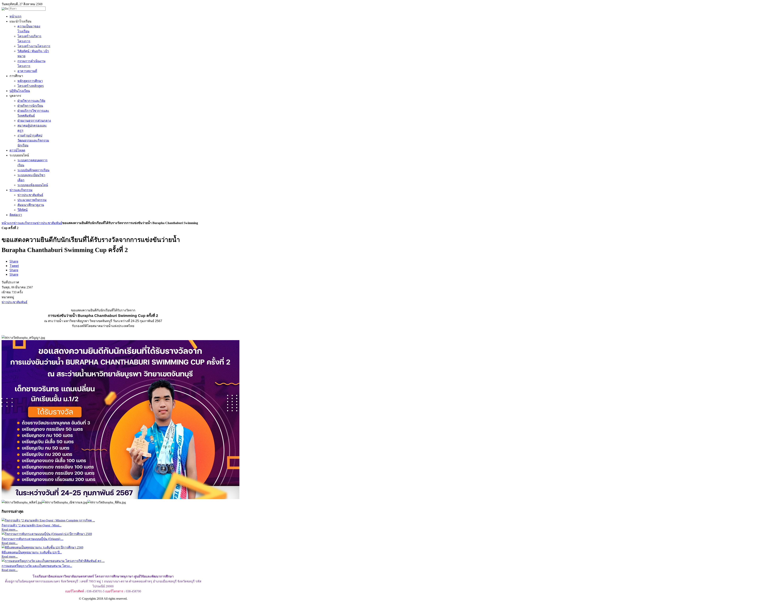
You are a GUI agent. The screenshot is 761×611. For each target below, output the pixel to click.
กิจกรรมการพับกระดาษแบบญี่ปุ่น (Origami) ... (32, 539)
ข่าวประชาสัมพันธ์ (49, 223)
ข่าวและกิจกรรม (24, 223)
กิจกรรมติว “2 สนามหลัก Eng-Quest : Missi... (31, 525)
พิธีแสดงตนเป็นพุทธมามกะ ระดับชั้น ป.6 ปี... (32, 552)
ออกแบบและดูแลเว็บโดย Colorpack (22, 605)
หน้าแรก (7, 223)
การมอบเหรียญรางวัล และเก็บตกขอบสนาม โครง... (37, 566)
